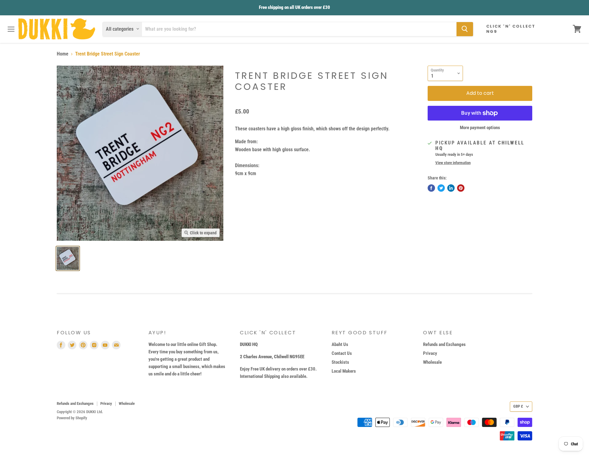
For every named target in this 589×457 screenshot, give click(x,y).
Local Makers (344, 371)
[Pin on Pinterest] (460, 188)
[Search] (464, 29)
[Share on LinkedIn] (451, 188)
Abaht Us (340, 344)
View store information (453, 163)
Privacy (430, 353)
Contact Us (342, 353)
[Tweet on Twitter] (441, 188)
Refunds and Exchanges (444, 344)
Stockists (340, 362)
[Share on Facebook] (431, 188)
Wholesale (432, 362)
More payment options (480, 127)
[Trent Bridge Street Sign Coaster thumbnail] (67, 258)
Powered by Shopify (72, 418)
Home (62, 54)
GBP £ (518, 406)
